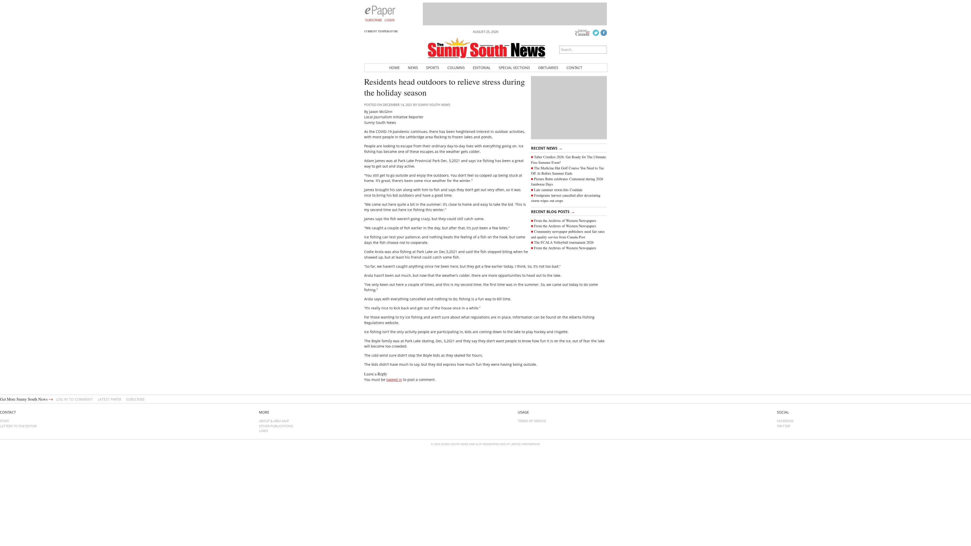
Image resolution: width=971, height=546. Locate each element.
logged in (394, 379)
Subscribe (373, 20)
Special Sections (514, 67)
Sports (432, 67)
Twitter (783, 426)
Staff (4, 421)
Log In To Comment (74, 399)
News (413, 67)
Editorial (482, 67)
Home (394, 67)
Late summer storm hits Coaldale (558, 189)
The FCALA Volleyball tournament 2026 (563, 242)
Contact (574, 67)
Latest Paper (109, 399)
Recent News (547, 148)
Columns (456, 67)
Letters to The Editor (18, 426)
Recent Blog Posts (553, 211)
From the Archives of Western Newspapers (565, 220)
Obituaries (548, 67)
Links (263, 430)
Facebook (785, 421)
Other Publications (276, 426)
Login (390, 20)
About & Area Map (274, 421)
